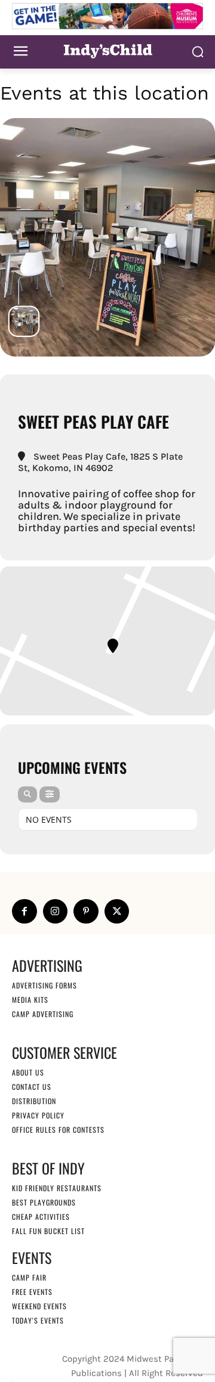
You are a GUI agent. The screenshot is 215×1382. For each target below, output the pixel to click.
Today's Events (38, 1320)
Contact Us (31, 1087)
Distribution (34, 1101)
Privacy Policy (38, 1115)
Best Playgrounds (44, 1202)
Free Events (32, 1292)
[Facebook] (24, 911)
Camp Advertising (42, 1014)
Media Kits (30, 999)
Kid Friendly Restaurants (57, 1188)
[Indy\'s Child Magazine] (107, 50)
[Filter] (49, 794)
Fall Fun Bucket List (48, 1231)
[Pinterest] (86, 911)
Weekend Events (39, 1306)
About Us (28, 1072)
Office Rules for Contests (58, 1129)
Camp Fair (29, 1277)
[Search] (27, 794)
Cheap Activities (41, 1216)
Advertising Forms (44, 985)
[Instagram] (55, 911)
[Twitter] (117, 911)
